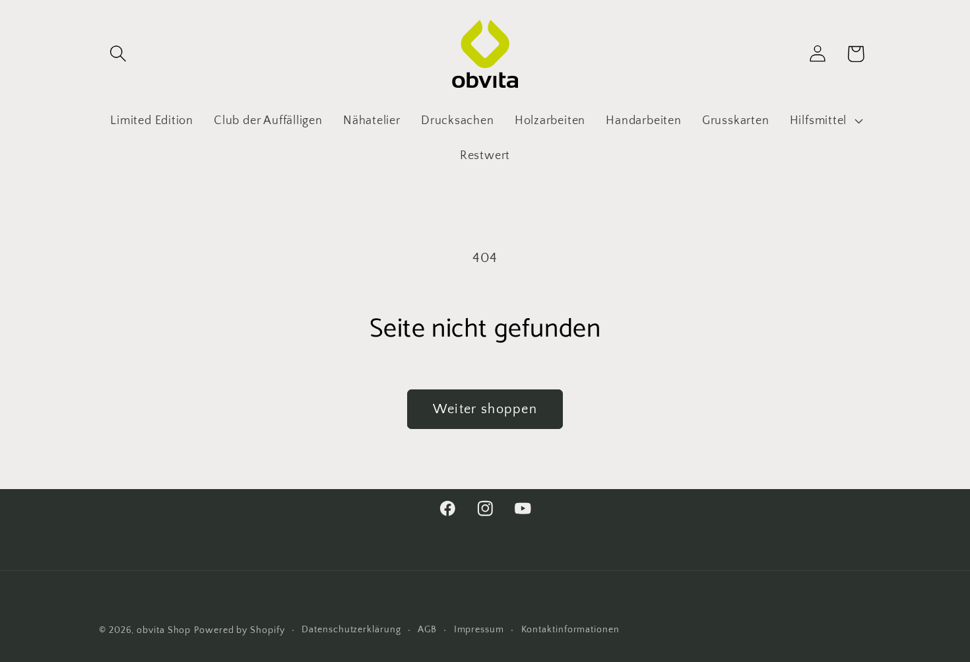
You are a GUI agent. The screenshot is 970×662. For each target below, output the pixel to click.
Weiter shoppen (485, 409)
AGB (427, 629)
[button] (118, 54)
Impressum (479, 629)
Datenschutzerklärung (351, 629)
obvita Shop (164, 630)
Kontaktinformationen (570, 629)
